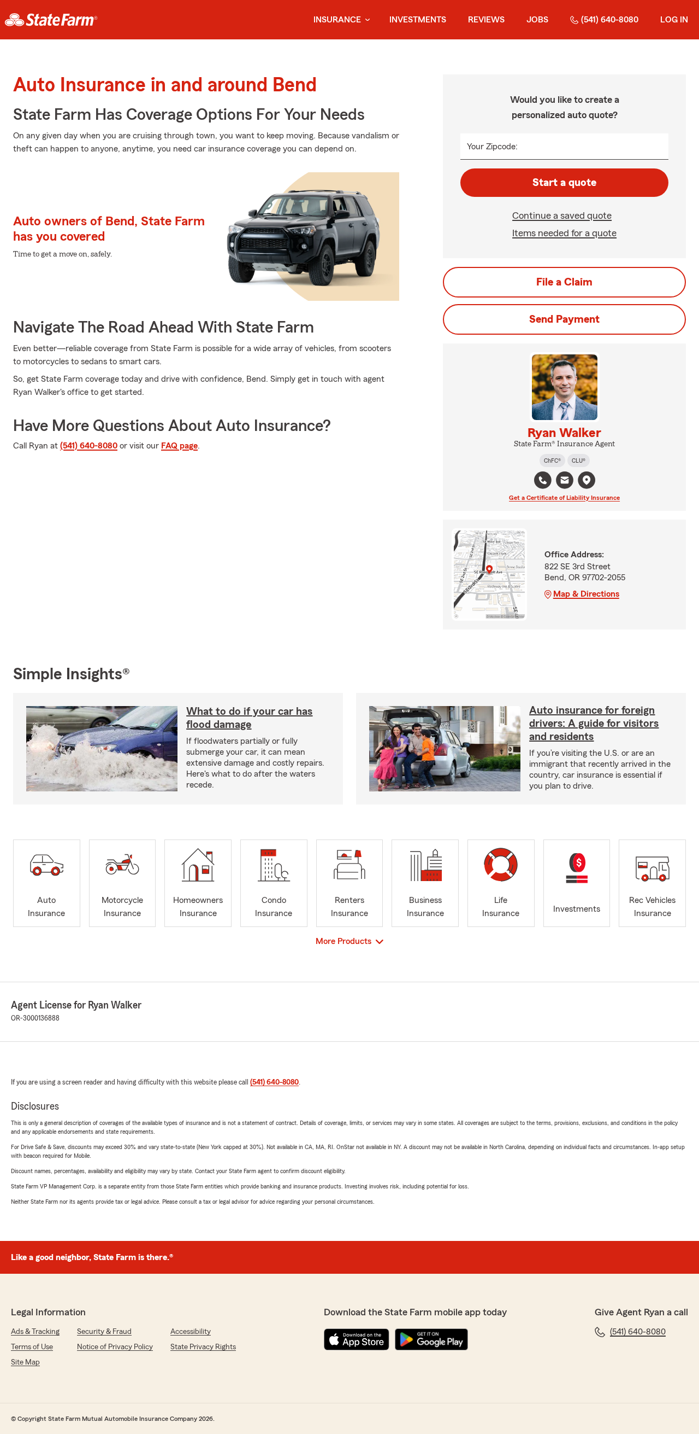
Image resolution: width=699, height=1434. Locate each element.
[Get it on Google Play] (431, 1339)
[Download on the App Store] (356, 1339)
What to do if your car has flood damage (249, 718)
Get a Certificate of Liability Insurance (564, 497)
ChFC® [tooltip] (552, 460)
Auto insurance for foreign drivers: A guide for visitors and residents (594, 723)
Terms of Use (32, 1347)
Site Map (25, 1362)
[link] (51, 20)
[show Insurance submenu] (365, 20)
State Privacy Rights (203, 1347)
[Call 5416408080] (543, 480)
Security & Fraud (104, 1332)
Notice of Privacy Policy (115, 1347)
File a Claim (564, 282)
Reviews (486, 19)
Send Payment (564, 319)
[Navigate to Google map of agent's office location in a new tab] (586, 480)
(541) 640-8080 (609, 19)
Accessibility (190, 1332)
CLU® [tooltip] (578, 460)
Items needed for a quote (564, 233)
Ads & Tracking (35, 1332)
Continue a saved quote (562, 215)
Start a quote (564, 182)
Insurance (337, 19)
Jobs (537, 19)
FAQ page (179, 445)
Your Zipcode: (492, 146)
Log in (674, 19)
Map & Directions (586, 594)
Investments (417, 19)
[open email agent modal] (564, 481)
